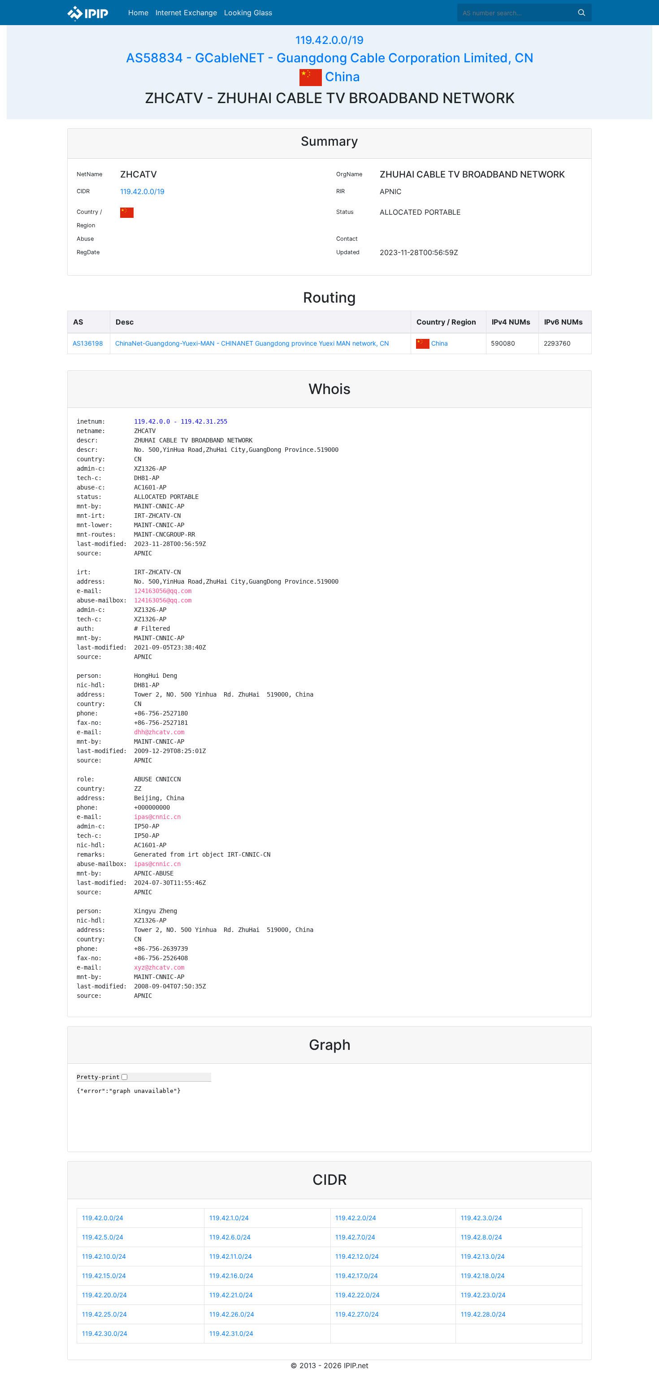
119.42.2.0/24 (355, 1218)
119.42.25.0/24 (104, 1314)
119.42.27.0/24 (357, 1314)
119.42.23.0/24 (483, 1295)
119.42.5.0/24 (102, 1237)
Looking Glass (248, 12)
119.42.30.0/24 (104, 1333)
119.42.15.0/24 (104, 1275)
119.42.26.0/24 (231, 1314)
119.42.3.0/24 (481, 1218)
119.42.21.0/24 (231, 1295)
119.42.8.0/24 (481, 1237)
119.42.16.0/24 (231, 1275)
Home (138, 12)
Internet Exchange (186, 12)
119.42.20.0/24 (104, 1295)
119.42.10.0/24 (104, 1256)
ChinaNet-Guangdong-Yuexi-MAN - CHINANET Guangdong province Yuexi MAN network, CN (252, 343)
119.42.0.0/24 (102, 1218)
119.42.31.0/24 (231, 1333)
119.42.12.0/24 (357, 1256)
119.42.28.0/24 (483, 1314)
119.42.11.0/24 (230, 1256)
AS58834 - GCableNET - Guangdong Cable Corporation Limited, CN (329, 57)
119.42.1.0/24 (229, 1218)
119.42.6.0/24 (230, 1237)
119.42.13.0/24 (483, 1256)
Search (581, 12)
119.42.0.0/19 (329, 40)
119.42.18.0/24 (483, 1275)
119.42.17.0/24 (356, 1275)
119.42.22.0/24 (357, 1295)
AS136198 (88, 343)
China (341, 76)
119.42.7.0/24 (355, 1237)
